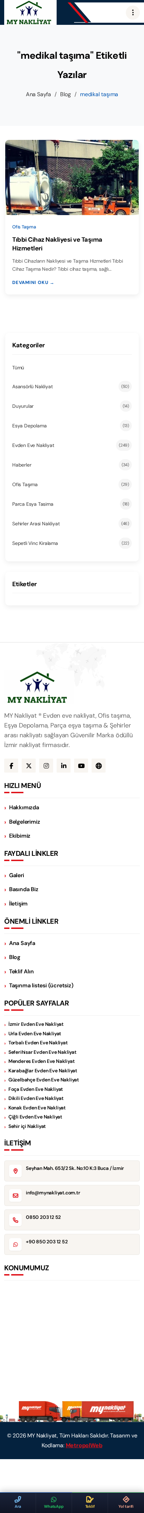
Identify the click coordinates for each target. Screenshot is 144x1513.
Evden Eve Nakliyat (70, 445)
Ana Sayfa (38, 94)
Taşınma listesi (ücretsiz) (41, 985)
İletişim (18, 903)
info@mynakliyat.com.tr (53, 1192)
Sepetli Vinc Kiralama (70, 543)
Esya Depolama (70, 425)
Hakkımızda (24, 807)
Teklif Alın (21, 971)
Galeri (16, 875)
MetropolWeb (84, 1445)
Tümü (18, 367)
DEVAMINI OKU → (33, 282)
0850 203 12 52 (43, 1217)
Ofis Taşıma (70, 484)
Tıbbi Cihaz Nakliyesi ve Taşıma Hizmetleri (57, 244)
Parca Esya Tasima (70, 504)
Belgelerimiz (24, 821)
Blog (65, 94)
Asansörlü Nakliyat (70, 386)
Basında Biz (23, 889)
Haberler (70, 465)
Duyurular (70, 406)
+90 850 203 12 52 (47, 1241)
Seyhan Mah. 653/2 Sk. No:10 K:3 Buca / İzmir (75, 1168)
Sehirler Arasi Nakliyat (70, 523)
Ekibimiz (19, 835)
